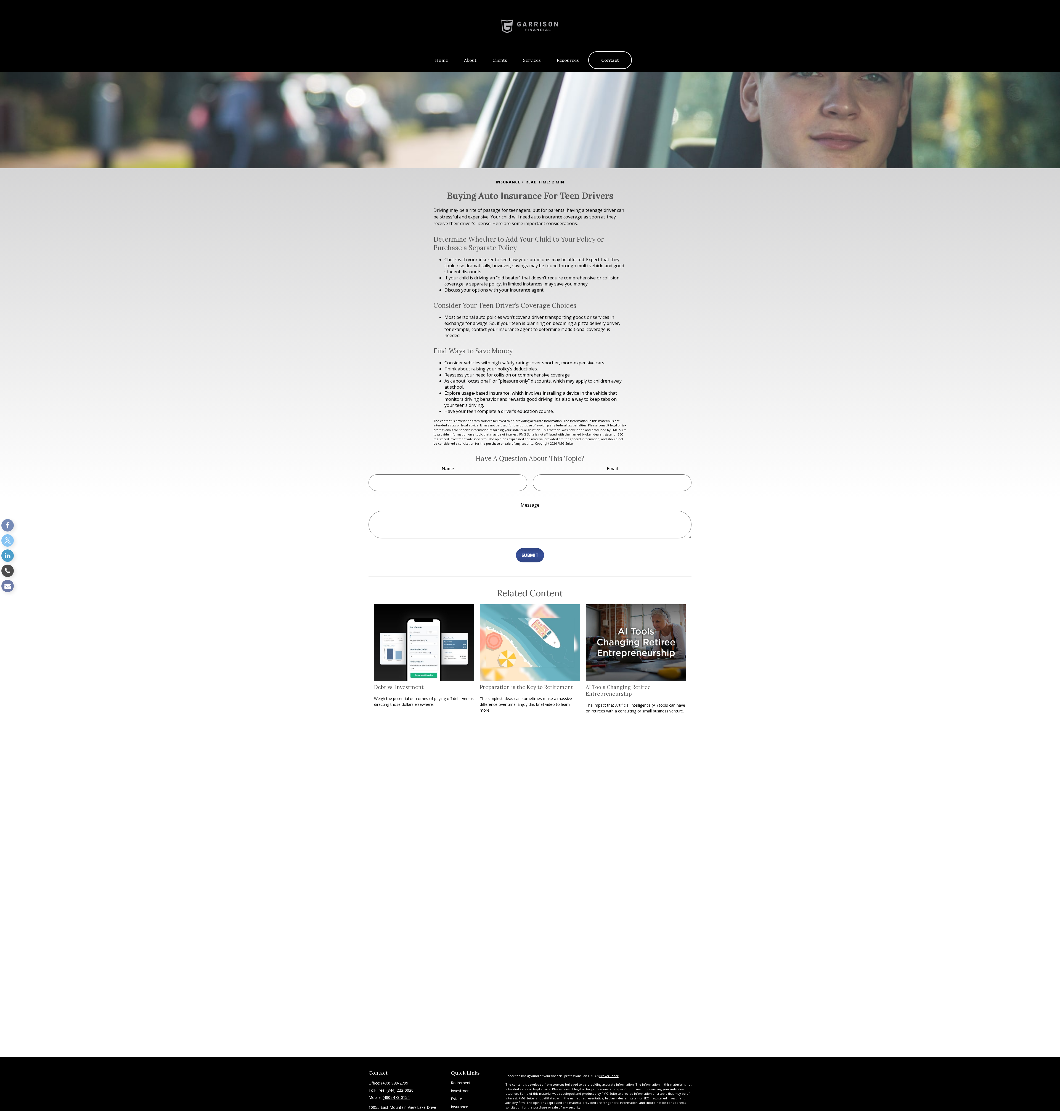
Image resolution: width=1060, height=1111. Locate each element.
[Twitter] (7, 540)
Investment (461, 1090)
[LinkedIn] (7, 555)
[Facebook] (7, 525)
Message (530, 505)
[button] (441, 60)
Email (612, 469)
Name (448, 469)
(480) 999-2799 (394, 1083)
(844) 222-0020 (400, 1090)
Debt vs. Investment (399, 687)
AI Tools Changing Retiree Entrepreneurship (618, 690)
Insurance (459, 1106)
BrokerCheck (609, 1076)
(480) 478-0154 (396, 1097)
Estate (456, 1098)
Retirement (461, 1082)
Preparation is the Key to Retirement (526, 687)
